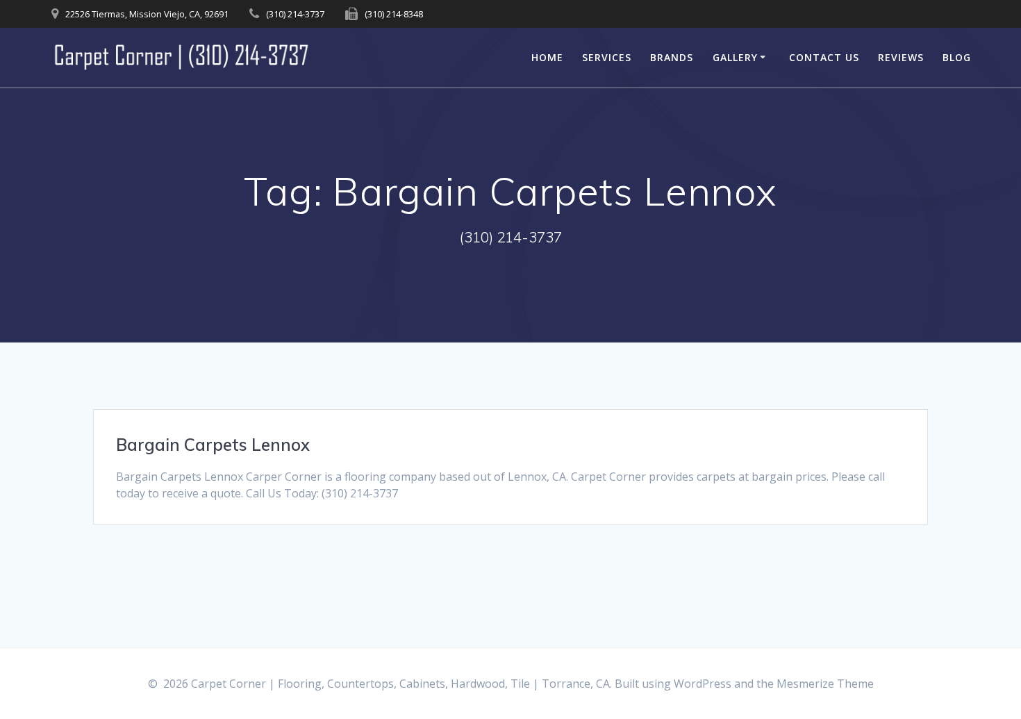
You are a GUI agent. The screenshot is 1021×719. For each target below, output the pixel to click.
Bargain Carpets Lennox (213, 444)
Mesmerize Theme (825, 683)
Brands (671, 57)
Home (547, 57)
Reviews (901, 57)
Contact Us (824, 57)
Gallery (735, 57)
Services (606, 57)
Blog (957, 57)
